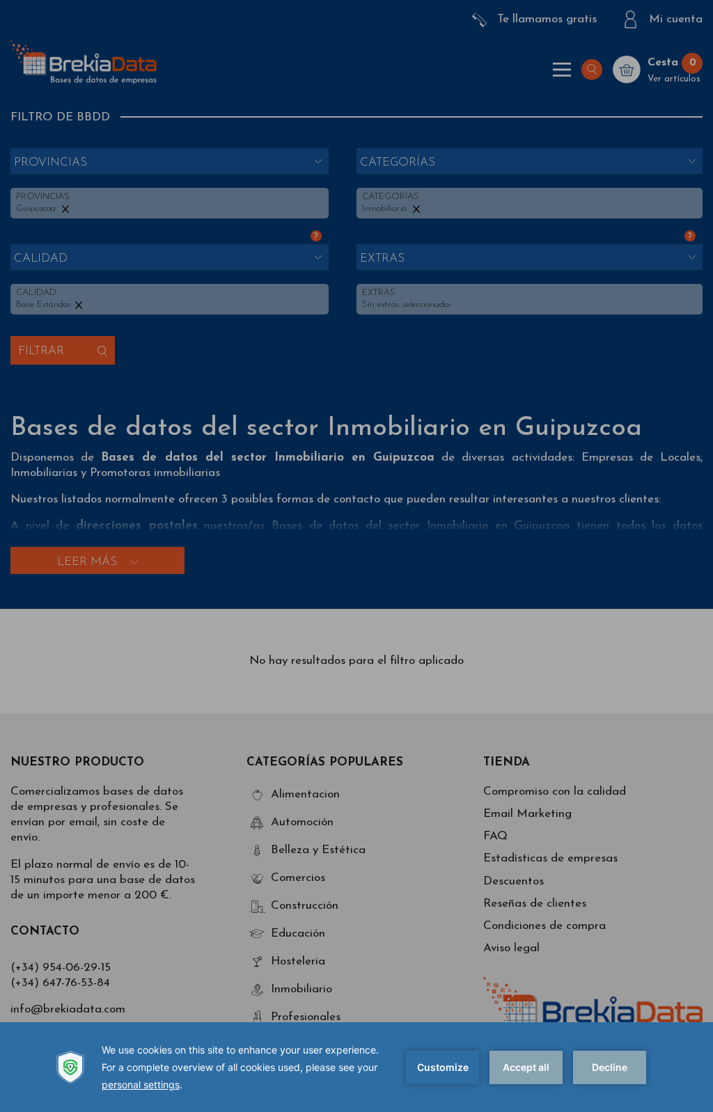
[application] (356, 1067)
